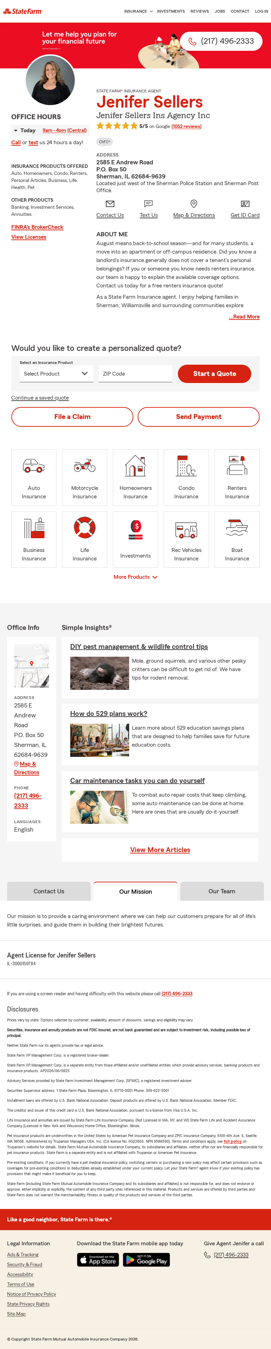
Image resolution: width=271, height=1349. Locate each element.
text (33, 142)
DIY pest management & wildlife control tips (139, 646)
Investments (171, 11)
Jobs (220, 11)
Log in (261, 11)
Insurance (135, 11)
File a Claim (72, 416)
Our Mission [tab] (135, 891)
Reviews (200, 11)
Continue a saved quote (40, 398)
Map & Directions (26, 768)
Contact (240, 11)
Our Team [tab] (222, 891)
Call (16, 142)
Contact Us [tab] (49, 891)
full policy (233, 1141)
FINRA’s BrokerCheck (37, 227)
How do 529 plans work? (108, 713)
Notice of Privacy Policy (31, 1294)
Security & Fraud (24, 1264)
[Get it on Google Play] (146, 1260)
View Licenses (28, 237)
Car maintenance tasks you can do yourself (137, 780)
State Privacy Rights (28, 1304)
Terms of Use (20, 1284)
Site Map (16, 1314)
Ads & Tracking (22, 1254)
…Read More (244, 317)
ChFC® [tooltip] (104, 142)
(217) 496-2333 (28, 800)
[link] (23, 11)
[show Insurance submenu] (150, 11)
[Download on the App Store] (98, 1260)
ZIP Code (114, 374)
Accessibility (20, 1274)
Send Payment (199, 416)
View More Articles (160, 849)
